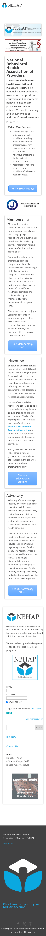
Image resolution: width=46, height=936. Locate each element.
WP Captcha (37, 708)
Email (9, 687)
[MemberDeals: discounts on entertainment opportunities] (25, 798)
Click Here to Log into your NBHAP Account (21, 905)
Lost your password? (34, 719)
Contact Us (12, 746)
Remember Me (15, 702)
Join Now (11, 736)
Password (11, 694)
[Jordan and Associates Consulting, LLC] (23, 210)
